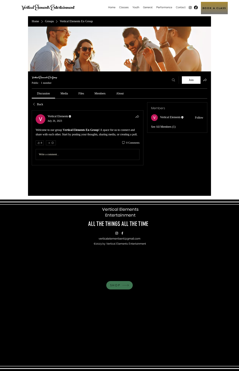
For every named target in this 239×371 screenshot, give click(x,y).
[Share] (137, 116)
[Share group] (205, 80)
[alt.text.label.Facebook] (196, 7)
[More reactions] (51, 142)
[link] (43, 93)
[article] (87, 137)
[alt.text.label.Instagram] (190, 7)
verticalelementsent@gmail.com (119, 238)
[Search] (173, 80)
